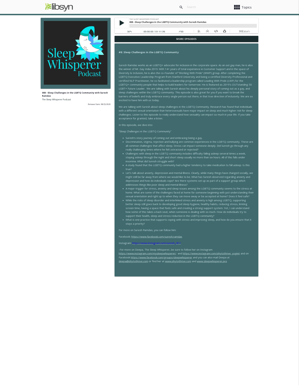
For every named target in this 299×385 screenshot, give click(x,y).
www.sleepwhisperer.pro (212, 261)
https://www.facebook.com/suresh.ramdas (156, 236)
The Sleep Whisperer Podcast (56, 99)
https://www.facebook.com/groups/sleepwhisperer (161, 257)
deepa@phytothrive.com (133, 261)
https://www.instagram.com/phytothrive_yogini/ (211, 253)
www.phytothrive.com (178, 261)
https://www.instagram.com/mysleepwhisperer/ (147, 253)
